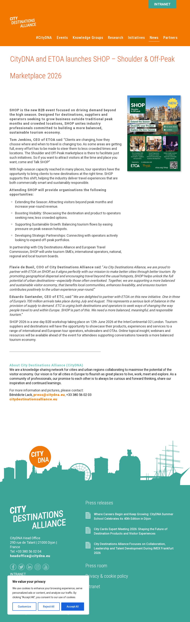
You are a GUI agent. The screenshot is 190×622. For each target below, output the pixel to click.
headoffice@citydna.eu (30, 556)
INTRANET (162, 4)
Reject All (48, 606)
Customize (24, 606)
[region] (48, 595)
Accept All (73, 606)
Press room (96, 565)
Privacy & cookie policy (107, 576)
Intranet (93, 586)
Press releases (99, 503)
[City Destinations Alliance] (23, 20)
